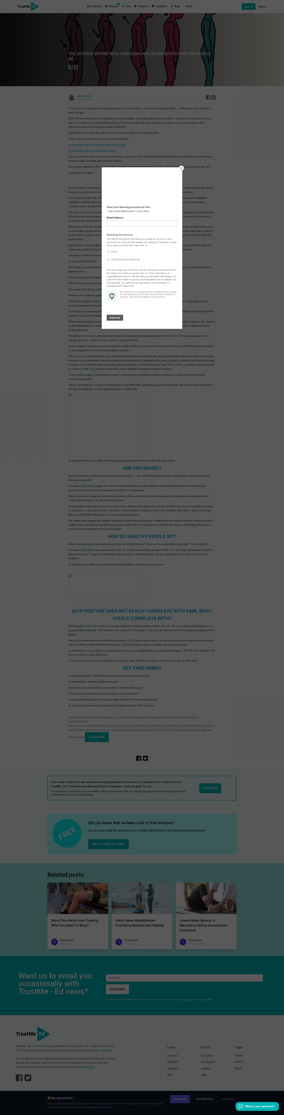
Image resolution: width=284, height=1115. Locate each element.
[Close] (181, 168)
